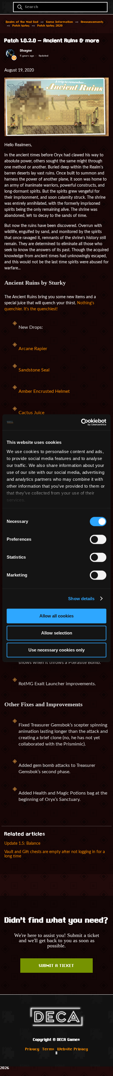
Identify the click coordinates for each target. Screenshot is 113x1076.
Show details (81, 598)
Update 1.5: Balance (22, 843)
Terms (48, 1049)
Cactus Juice (31, 412)
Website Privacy (72, 1049)
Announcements (92, 22)
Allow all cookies (56, 615)
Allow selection (56, 632)
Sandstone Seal (34, 370)
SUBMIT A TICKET (56, 966)
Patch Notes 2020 (50, 26)
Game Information (59, 22)
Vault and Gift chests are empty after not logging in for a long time (54, 854)
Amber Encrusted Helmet (44, 391)
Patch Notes (21, 26)
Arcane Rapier (33, 348)
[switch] (98, 539)
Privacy (32, 1049)
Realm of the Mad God (22, 22)
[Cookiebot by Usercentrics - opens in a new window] (81, 422)
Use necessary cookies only (56, 649)
